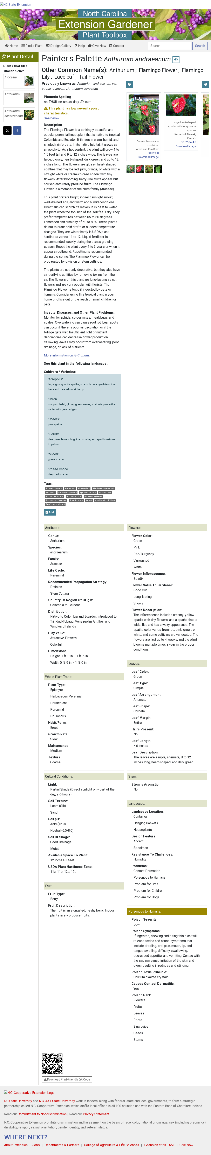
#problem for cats (88, 492)
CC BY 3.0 (153, 153)
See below (51, 118)
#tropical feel (105, 492)
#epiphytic (50, 492)
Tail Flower (91, 77)
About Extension (16, 1145)
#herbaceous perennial (103, 488)
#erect (89, 500)
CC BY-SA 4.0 (188, 142)
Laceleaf (64, 77)
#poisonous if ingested (56, 500)
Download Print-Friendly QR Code (68, 1079)
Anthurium (121, 70)
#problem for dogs (54, 488)
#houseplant (84, 488)
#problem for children (105, 500)
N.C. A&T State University (57, 1101)
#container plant (74, 496)
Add (51, 512)
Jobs (36, 1145)
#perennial (70, 488)
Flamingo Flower (158, 70)
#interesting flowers (67, 492)
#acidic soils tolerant (55, 504)
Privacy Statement (96, 1114)
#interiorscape (76, 500)
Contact (118, 46)
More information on (66, 355)
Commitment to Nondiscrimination (42, 1114)
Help (81, 46)
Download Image (148, 156)
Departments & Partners (62, 1145)
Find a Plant (33, 46)
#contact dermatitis (54, 496)
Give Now (98, 46)
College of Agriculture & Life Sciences (111, 1145)
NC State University (18, 1101)
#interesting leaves (93, 496)
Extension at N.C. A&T (159, 1145)
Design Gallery (60, 46)
